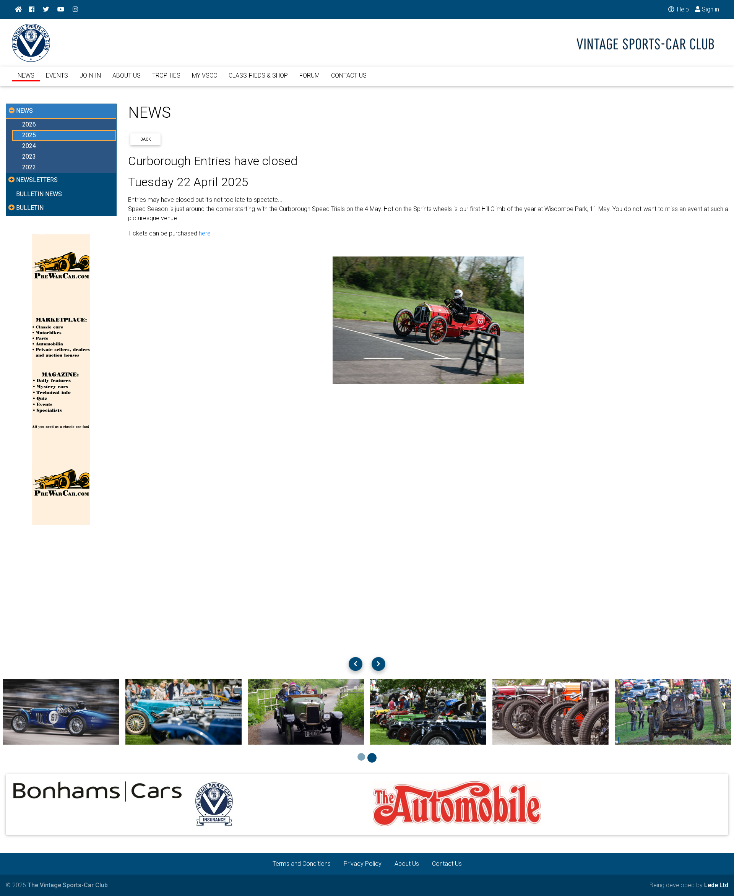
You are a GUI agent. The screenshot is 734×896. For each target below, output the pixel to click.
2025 (29, 135)
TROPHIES (166, 75)
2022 (29, 167)
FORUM (309, 75)
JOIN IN (90, 75)
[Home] (18, 9)
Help (682, 9)
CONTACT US (349, 75)
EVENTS (57, 75)
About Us (407, 863)
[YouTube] (60, 9)
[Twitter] (46, 9)
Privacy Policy (363, 863)
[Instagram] (75, 9)
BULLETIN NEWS (39, 194)
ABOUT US (126, 75)
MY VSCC (204, 75)
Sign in (709, 9)
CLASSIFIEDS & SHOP (258, 75)
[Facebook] (32, 9)
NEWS (26, 75)
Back (145, 139)
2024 (29, 145)
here (205, 233)
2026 (29, 124)
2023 (29, 156)
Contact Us (447, 863)
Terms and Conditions (302, 863)
